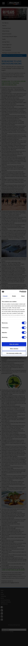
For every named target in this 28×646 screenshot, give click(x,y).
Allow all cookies (14, 344)
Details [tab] (14, 296)
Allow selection (14, 348)
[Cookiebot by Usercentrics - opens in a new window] (19, 292)
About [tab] (23, 296)
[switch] (24, 327)
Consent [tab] (5, 296)
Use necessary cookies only (14, 353)
